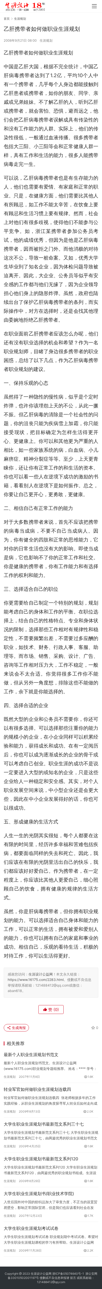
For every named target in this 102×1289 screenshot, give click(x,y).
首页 (7, 18)
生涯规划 (46, 40)
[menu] (94, 6)
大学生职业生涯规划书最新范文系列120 (41, 1158)
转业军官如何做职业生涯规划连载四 (37, 1089)
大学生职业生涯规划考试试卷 (31, 1228)
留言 (73, 1278)
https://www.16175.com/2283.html (36, 979)
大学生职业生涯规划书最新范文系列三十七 (44, 1124)
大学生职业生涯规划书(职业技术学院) (39, 1193)
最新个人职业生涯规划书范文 (31, 1054)
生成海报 (18, 1028)
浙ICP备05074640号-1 (68, 1273)
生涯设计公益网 (40, 974)
